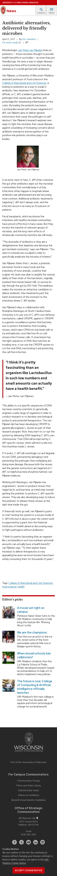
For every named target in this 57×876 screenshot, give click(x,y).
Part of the (28, 762)
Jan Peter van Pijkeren (30, 50)
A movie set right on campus (30, 610)
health (21, 586)
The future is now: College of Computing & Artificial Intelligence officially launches (34, 687)
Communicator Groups (28, 780)
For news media (10, 42)
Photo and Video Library (28, 785)
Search (41, 13)
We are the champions (32, 632)
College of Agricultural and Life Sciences (24, 83)
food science (9, 586)
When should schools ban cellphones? (34, 655)
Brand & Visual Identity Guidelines (28, 800)
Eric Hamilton (29, 39)
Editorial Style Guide (28, 790)
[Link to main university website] (28, 742)
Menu (51, 13)
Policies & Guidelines (28, 795)
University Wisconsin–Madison (20, 2)
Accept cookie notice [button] (28, 870)
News (11, 11)
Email (28, 831)
